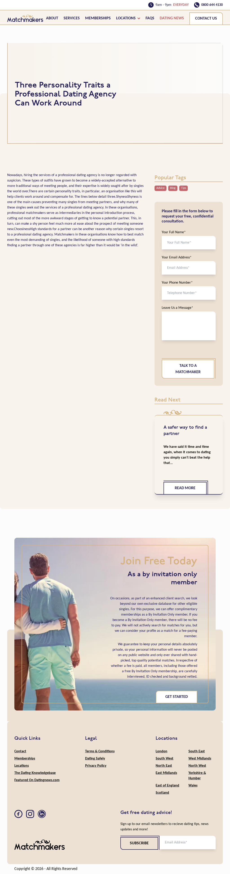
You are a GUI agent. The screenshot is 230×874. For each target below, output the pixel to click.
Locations (126, 18)
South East (196, 751)
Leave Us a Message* (177, 308)
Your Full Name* (174, 232)
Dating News (172, 18)
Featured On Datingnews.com (37, 780)
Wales (192, 785)
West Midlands (199, 758)
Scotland (162, 793)
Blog (173, 188)
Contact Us (206, 18)
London (161, 751)
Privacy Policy (95, 766)
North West (197, 766)
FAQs (150, 18)
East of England (167, 785)
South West (164, 758)
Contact (20, 751)
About (52, 18)
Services (72, 18)
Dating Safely (95, 758)
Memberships (98, 18)
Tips (183, 188)
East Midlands (166, 773)
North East (164, 766)
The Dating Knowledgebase (35, 773)
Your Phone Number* (177, 283)
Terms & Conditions (100, 751)
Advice (160, 188)
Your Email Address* (177, 257)
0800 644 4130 (212, 5)
